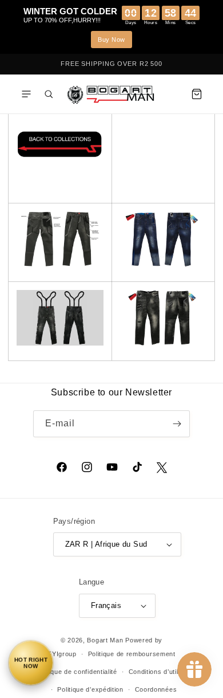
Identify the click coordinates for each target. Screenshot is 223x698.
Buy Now (111, 39)
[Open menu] (26, 94)
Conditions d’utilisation (164, 671)
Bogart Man (105, 640)
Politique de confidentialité (76, 671)
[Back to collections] (59, 157)
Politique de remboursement (132, 653)
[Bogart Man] (111, 94)
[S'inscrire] (176, 423)
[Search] (48, 94)
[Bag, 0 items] (197, 94)
